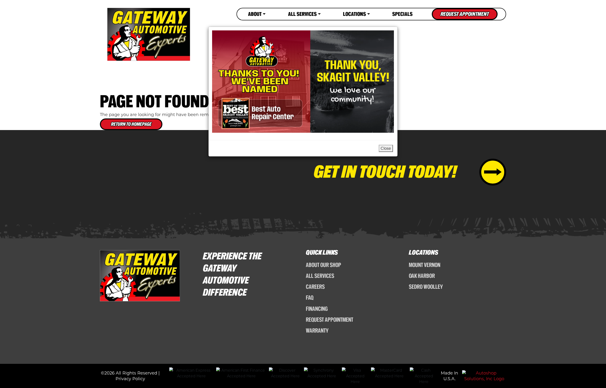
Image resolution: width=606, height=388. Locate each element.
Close (386, 148)
